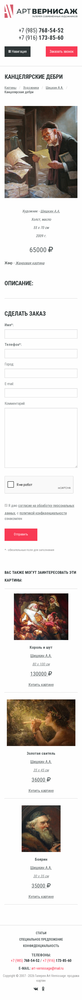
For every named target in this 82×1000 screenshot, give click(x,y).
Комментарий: (15, 403)
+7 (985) (41, 30)
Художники (31, 88)
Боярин (41, 859)
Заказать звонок (62, 51)
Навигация (19, 51)
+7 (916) (41, 37)
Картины (10, 88)
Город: (9, 364)
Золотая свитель (41, 753)
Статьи (41, 933)
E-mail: (9, 384)
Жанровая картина (29, 263)
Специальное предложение (41, 939)
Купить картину (41, 684)
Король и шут (41, 647)
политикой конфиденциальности (43, 513)
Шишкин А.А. (54, 88)
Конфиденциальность (41, 946)
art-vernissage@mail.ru (47, 968)
